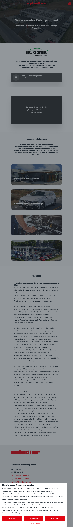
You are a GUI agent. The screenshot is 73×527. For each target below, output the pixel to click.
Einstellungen (33, 518)
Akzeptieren (55, 518)
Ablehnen (12, 518)
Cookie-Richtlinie (35, 524)
